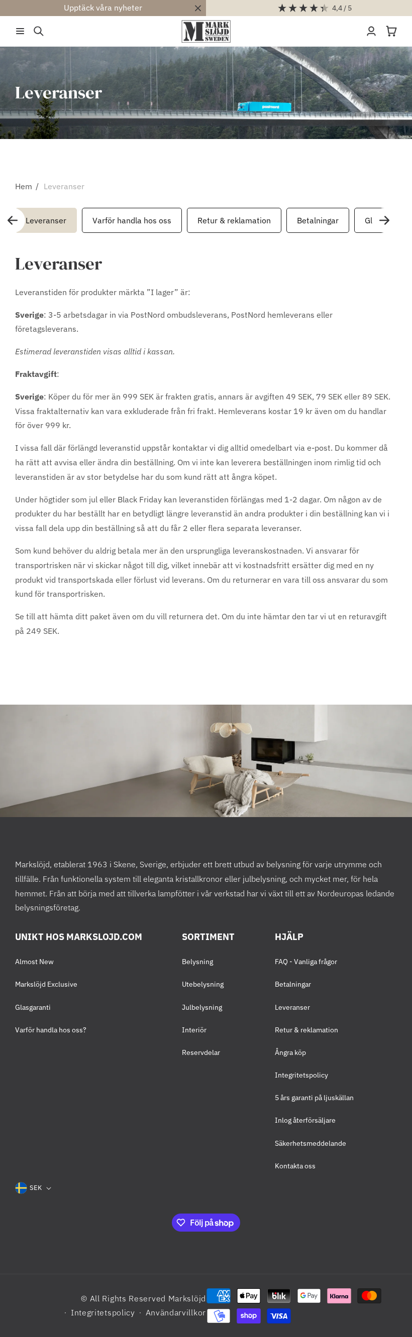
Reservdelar (201, 1052)
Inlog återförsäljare (305, 1120)
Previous (12, 220)
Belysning (197, 961)
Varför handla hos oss (131, 220)
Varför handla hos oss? (50, 1029)
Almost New (34, 961)
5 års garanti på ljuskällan (314, 1097)
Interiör (194, 1029)
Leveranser (64, 186)
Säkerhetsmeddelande (310, 1143)
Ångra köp (290, 1052)
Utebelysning (203, 984)
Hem (23, 186)
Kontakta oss (295, 1165)
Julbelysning (202, 1007)
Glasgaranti (33, 1007)
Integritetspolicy (301, 1075)
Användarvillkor (176, 1312)
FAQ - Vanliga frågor (306, 961)
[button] (20, 31)
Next (384, 220)
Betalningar (318, 220)
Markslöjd (187, 1298)
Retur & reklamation (234, 220)
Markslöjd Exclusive (46, 984)
